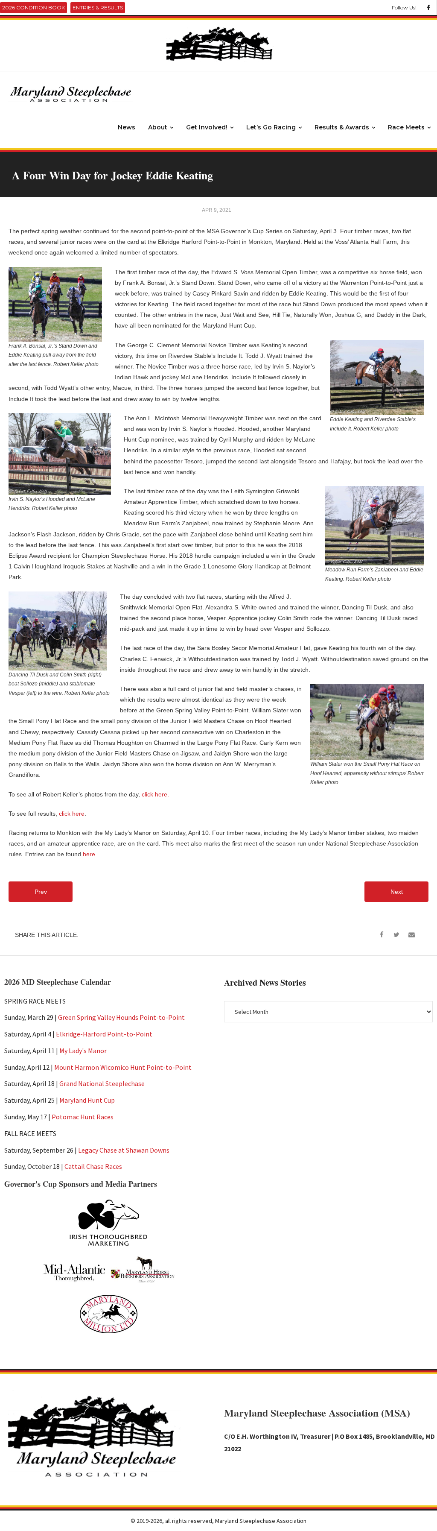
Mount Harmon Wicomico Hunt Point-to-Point (123, 1067)
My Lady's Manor (83, 1050)
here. (90, 854)
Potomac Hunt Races (83, 1116)
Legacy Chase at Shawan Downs (123, 1150)
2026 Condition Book (33, 7)
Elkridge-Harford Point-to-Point (104, 1034)
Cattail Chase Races (93, 1166)
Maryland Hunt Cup (87, 1100)
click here (71, 813)
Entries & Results (98, 7)
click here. (155, 794)
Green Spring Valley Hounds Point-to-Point (121, 1017)
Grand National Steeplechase (102, 1083)
